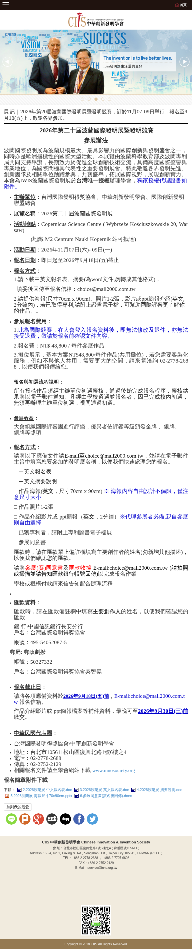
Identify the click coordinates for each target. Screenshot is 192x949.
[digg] (66, 819)
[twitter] (93, 819)
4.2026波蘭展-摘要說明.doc (159, 790)
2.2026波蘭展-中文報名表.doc (47, 790)
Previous (7, 62)
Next (185, 62)
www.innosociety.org (113, 770)
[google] (39, 819)
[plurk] (25, 819)
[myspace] (52, 819)
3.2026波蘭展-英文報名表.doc (104, 790)
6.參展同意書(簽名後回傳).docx (106, 796)
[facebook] (79, 819)
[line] (12, 819)
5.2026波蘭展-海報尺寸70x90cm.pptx (41, 796)
